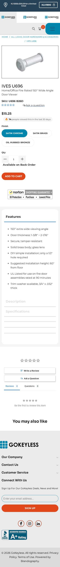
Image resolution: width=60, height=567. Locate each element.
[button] (30, 195)
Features (13, 217)
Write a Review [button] (31, 370)
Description (16, 301)
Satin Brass (40, 133)
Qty (4, 152)
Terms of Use (26, 557)
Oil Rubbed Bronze (18, 142)
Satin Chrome (14, 133)
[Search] (34, 29)
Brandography (30, 561)
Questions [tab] (29, 386)
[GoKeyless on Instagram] (30, 523)
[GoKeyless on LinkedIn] (38, 523)
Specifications (18, 311)
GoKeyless (17, 552)
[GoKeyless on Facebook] (21, 523)
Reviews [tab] (10, 386)
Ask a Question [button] (31, 378)
